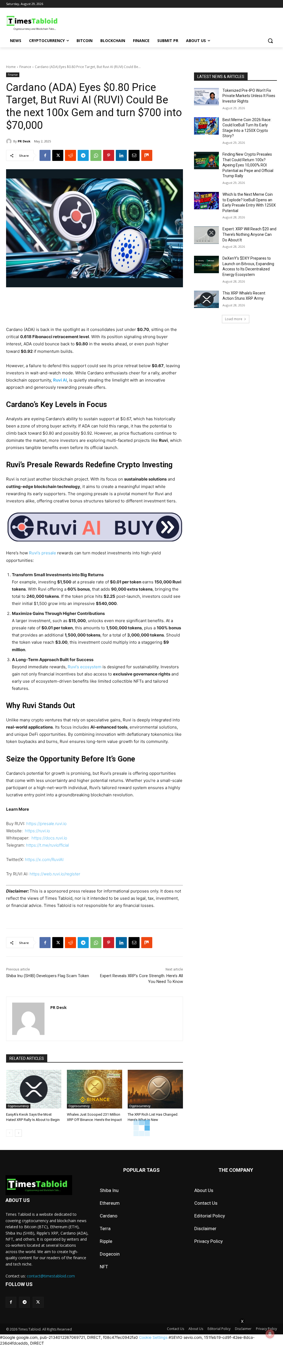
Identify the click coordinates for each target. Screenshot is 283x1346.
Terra (105, 1228)
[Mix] (146, 155)
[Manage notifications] (270, 1333)
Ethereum (110, 1203)
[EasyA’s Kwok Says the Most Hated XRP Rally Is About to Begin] (33, 1089)
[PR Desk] (9, 141)
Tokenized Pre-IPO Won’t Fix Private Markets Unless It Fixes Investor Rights (248, 95)
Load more (233, 319)
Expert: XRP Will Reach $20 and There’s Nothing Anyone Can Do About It (249, 234)
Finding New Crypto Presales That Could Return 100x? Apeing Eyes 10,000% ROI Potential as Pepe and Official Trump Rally (247, 165)
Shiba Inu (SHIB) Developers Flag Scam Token (47, 975)
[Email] (134, 155)
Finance (25, 66)
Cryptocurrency (18, 1106)
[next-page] (18, 1133)
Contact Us (206, 1203)
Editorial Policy (209, 1216)
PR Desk (24, 141)
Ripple (106, 1241)
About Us (203, 1190)
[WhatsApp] (95, 155)
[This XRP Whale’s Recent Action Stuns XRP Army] (206, 299)
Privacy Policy (208, 1241)
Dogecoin (110, 1254)
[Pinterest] (108, 155)
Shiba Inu (109, 1190)
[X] (57, 155)
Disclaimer (205, 1228)
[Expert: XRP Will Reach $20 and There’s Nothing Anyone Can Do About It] (206, 235)
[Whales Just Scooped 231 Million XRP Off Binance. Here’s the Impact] (94, 1089)
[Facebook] (45, 155)
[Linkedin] (121, 155)
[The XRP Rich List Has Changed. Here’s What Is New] (155, 1089)
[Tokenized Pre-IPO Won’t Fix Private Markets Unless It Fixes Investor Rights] (206, 96)
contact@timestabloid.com (51, 1276)
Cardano (108, 1216)
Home (11, 66)
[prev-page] (9, 1133)
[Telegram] (83, 155)
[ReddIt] (70, 155)
